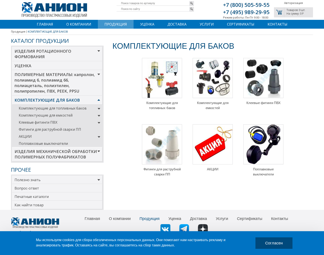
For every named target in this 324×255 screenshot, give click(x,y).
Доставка (177, 24)
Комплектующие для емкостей (46, 115)
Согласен (274, 243)
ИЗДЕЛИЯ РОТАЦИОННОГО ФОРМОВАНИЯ (43, 53)
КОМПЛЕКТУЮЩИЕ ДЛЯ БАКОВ (47, 100)
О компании (78, 24)
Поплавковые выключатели (43, 143)
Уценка (147, 24)
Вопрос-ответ (27, 188)
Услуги (207, 24)
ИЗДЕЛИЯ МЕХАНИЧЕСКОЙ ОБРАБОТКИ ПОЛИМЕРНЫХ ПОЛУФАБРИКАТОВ (56, 154)
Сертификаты (240, 24)
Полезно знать (28, 179)
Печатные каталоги (32, 196)
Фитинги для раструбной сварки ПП (50, 129)
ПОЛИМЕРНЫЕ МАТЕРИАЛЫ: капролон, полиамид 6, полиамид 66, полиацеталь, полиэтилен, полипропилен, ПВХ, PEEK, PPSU (55, 82)
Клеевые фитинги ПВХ (38, 122)
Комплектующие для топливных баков (53, 108)
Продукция (115, 24)
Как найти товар (29, 205)
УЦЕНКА (23, 65)
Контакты (277, 24)
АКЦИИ (25, 136)
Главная (45, 24)
